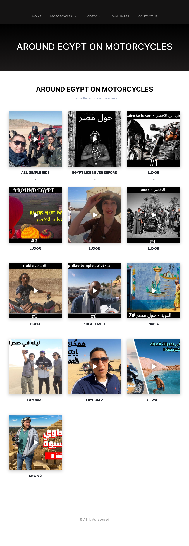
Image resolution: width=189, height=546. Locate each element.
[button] (64, 16)
